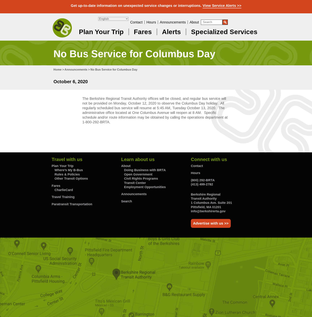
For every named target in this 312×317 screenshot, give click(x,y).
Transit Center (135, 183)
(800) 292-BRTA (203, 180)
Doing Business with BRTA (145, 170)
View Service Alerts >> (222, 6)
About (194, 22)
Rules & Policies (67, 174)
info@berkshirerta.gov (208, 211)
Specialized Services (224, 32)
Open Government (138, 174)
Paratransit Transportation (72, 204)
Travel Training (63, 197)
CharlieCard (64, 190)
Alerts (171, 32)
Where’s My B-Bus (69, 170)
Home (57, 69)
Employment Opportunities (145, 187)
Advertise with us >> (211, 223)
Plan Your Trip (101, 32)
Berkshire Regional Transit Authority (62, 27)
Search (126, 201)
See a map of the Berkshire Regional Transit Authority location (156, 277)
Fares (143, 32)
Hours (151, 22)
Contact (136, 22)
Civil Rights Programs (141, 178)
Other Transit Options (71, 178)
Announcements (173, 22)
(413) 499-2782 (202, 184)
